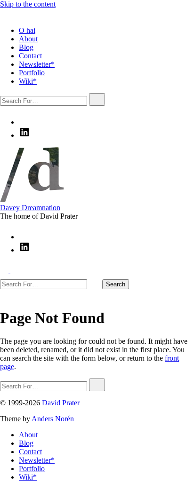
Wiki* (28, 81)
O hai (27, 30)
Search (115, 284)
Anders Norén (53, 419)
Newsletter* (37, 64)
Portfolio (32, 73)
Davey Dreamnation (30, 208)
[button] (4, 14)
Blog (26, 47)
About (28, 39)
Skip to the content (28, 4)
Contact (30, 56)
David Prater (61, 403)
